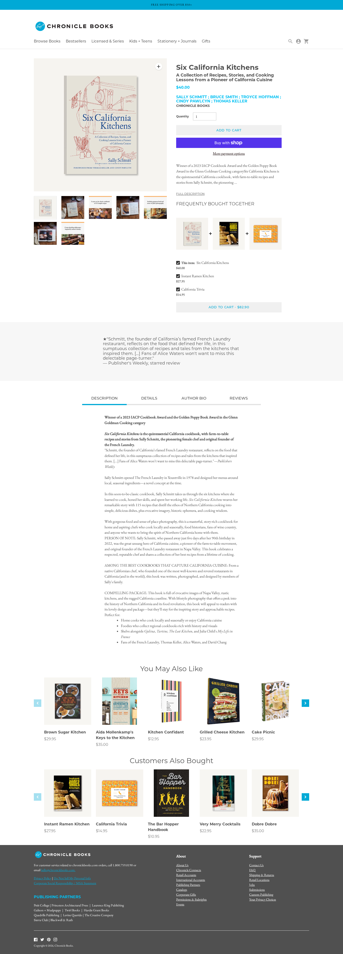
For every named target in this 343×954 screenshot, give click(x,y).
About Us (182, 865)
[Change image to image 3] (100, 207)
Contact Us (256, 865)
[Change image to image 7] (72, 233)
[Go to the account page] (298, 41)
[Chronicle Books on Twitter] (42, 939)
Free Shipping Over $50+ (171, 5)
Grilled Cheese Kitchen (222, 732)
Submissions (257, 889)
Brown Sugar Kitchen (65, 732)
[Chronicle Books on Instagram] (55, 939)
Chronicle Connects (188, 870)
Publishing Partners (188, 885)
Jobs (252, 885)
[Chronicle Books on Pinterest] (49, 939)
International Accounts (190, 880)
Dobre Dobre (264, 824)
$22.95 (205, 831)
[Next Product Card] (305, 703)
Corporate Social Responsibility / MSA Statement (65, 883)
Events (180, 904)
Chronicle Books (193, 106)
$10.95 (153, 836)
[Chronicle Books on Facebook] (36, 939)
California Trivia (192, 289)
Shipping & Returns (261, 875)
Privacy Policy (42, 878)
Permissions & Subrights (191, 899)
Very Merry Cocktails (220, 824)
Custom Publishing (261, 894)
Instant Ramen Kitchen (197, 276)
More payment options (229, 153)
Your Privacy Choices (262, 899)
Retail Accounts (186, 875)
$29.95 (50, 739)
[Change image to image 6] (45, 233)
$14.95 (101, 831)
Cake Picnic (263, 732)
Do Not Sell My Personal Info (72, 878)
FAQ (252, 870)
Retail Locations (259, 880)
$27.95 (50, 831)
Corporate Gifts (186, 894)
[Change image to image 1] (45, 208)
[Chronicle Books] (75, 26)
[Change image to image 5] (155, 207)
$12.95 (153, 739)
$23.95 (205, 739)
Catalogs (181, 889)
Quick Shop (67, 715)
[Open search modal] (290, 41)
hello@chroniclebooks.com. (58, 870)
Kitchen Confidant (166, 732)
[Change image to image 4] (127, 207)
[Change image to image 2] (72, 207)
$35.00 (102, 744)
